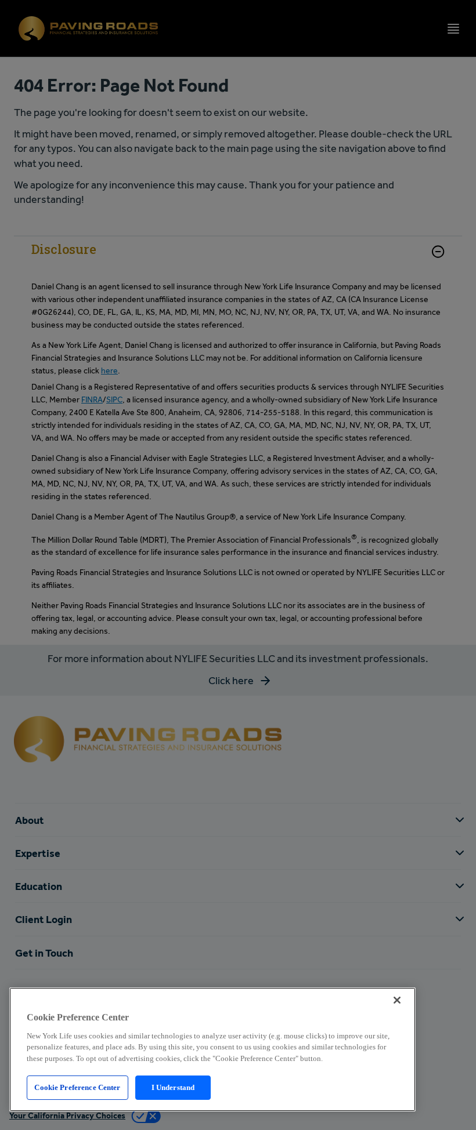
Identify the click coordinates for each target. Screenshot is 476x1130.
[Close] (397, 1000)
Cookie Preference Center (77, 1087)
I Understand (173, 1087)
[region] (212, 1049)
